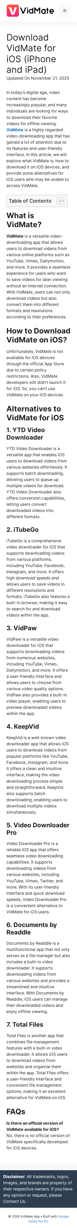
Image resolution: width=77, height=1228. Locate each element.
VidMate (15, 129)
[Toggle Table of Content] (58, 201)
